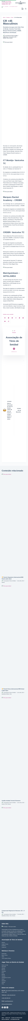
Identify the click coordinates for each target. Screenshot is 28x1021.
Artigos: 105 (14, 351)
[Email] (5, 321)
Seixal (3, 979)
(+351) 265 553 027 (11, 995)
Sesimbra (4, 980)
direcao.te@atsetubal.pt (7, 1004)
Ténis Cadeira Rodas (6, 958)
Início (3, 1017)
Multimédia (4, 694)
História (3, 942)
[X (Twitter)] (8, 318)
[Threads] (23, 318)
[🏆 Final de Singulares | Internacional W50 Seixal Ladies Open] (14, 524)
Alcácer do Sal (5, 965)
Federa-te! (4, 947)
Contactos (7, 1017)
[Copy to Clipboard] (8, 321)
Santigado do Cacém (6, 977)
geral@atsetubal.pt (9, 1001)
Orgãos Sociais (5, 944)
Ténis (8, 38)
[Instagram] (5, 1007)
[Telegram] (16, 318)
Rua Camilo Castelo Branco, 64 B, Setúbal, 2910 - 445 (6, 3)
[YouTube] (7, 1007)
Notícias (4, 38)
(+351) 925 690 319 (6, 998)
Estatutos (4, 945)
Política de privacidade (16, 1017)
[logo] (9, 8)
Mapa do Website (5, 1019)
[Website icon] (14, 349)
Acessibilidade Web (14, 1019)
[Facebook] (5, 318)
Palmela (3, 976)
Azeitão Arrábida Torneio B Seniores (11, 800)
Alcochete (4, 966)
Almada (3, 968)
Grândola (4, 971)
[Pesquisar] (25, 8)
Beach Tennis (4, 955)
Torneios (11, 38)
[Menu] (23, 9)
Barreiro (3, 969)
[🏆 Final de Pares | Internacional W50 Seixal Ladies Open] (14, 636)
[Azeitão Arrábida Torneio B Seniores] (14, 748)
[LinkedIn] (12, 318)
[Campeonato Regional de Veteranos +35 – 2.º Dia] (14, 858)
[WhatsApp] (19, 318)
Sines (3, 983)
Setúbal (3, 982)
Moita (3, 972)
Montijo (3, 974)
